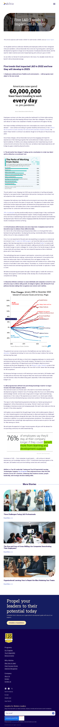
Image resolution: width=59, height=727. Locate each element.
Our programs (22, 471)
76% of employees (9, 212)
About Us (7, 676)
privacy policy (15, 721)
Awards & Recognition (11, 668)
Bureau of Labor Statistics (39, 365)
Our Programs (9, 650)
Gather (42, 243)
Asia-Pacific (8, 701)
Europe (7, 695)
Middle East (8, 698)
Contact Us (8, 681)
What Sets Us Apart (10, 663)
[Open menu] (54, 4)
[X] (12, 689)
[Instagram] (9, 689)
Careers (7, 679)
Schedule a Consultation (16, 623)
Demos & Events (9, 655)
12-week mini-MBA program (23, 241)
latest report (50, 39)
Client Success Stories (11, 666)
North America (9, 691)
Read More (7, 518)
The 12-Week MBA (10, 653)
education (6, 353)
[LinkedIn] (6, 689)
